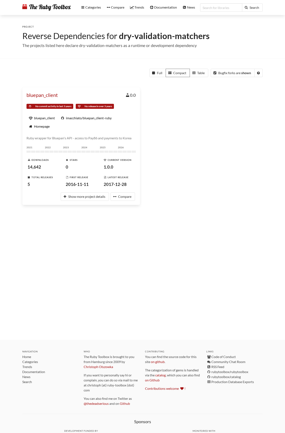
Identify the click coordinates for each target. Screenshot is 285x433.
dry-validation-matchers (164, 36)
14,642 (34, 166)
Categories (30, 362)
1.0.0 (108, 166)
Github (125, 403)
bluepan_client (42, 95)
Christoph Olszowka (98, 367)
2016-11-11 (77, 184)
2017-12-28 (115, 184)
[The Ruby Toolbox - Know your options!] (46, 7)
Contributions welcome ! (165, 388)
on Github (152, 380)
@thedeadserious (96, 403)
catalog (160, 375)
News (26, 377)
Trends (27, 367)
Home (26, 357)
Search (27, 382)
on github (158, 362)
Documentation (33, 372)
